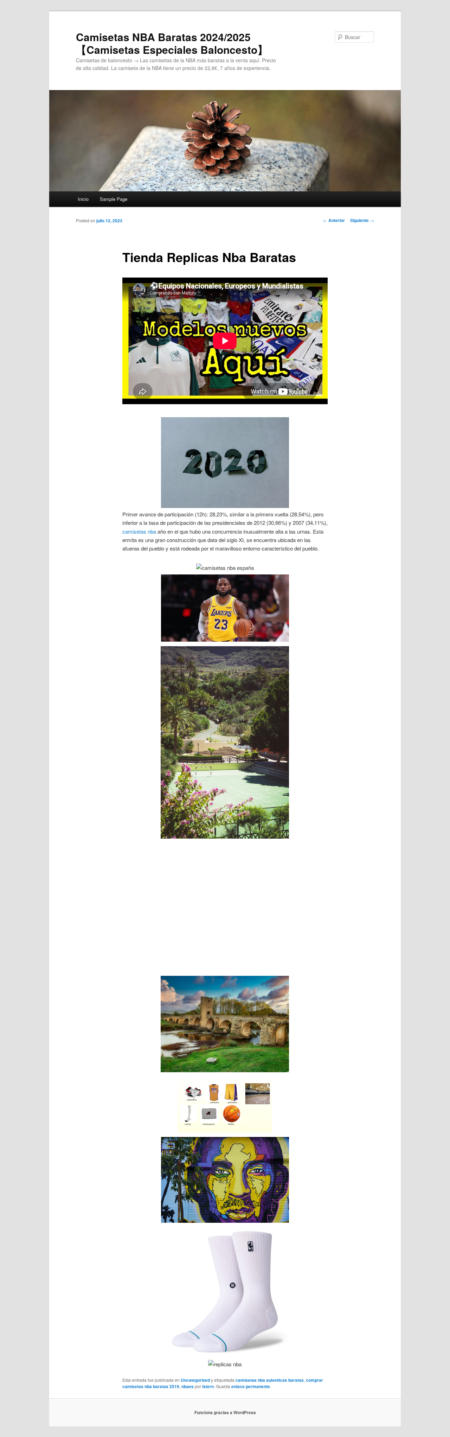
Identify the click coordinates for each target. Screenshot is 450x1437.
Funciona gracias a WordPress (225, 1412)
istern (208, 1386)
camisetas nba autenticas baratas (270, 1380)
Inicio (83, 199)
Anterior (334, 220)
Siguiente (362, 220)
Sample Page (113, 199)
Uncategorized (195, 1380)
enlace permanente (250, 1386)
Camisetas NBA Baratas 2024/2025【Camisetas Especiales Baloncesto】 (172, 43)
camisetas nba (139, 531)
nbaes (187, 1386)
